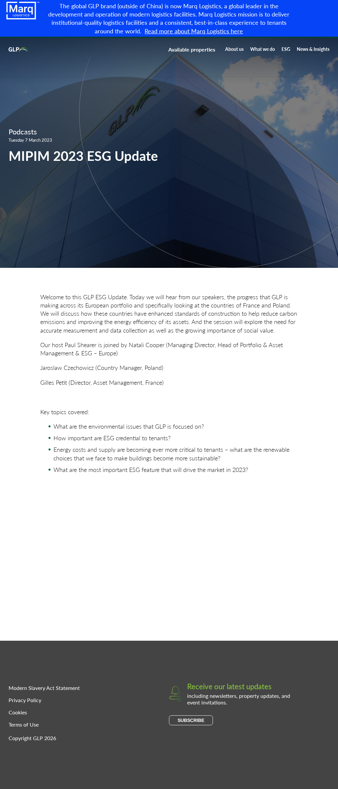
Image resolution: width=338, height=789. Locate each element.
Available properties (191, 49)
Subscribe (191, 720)
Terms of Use (24, 724)
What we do (262, 49)
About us (234, 49)
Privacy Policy (25, 700)
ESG (286, 49)
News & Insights (313, 49)
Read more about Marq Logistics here (194, 31)
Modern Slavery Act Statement (44, 688)
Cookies (18, 712)
